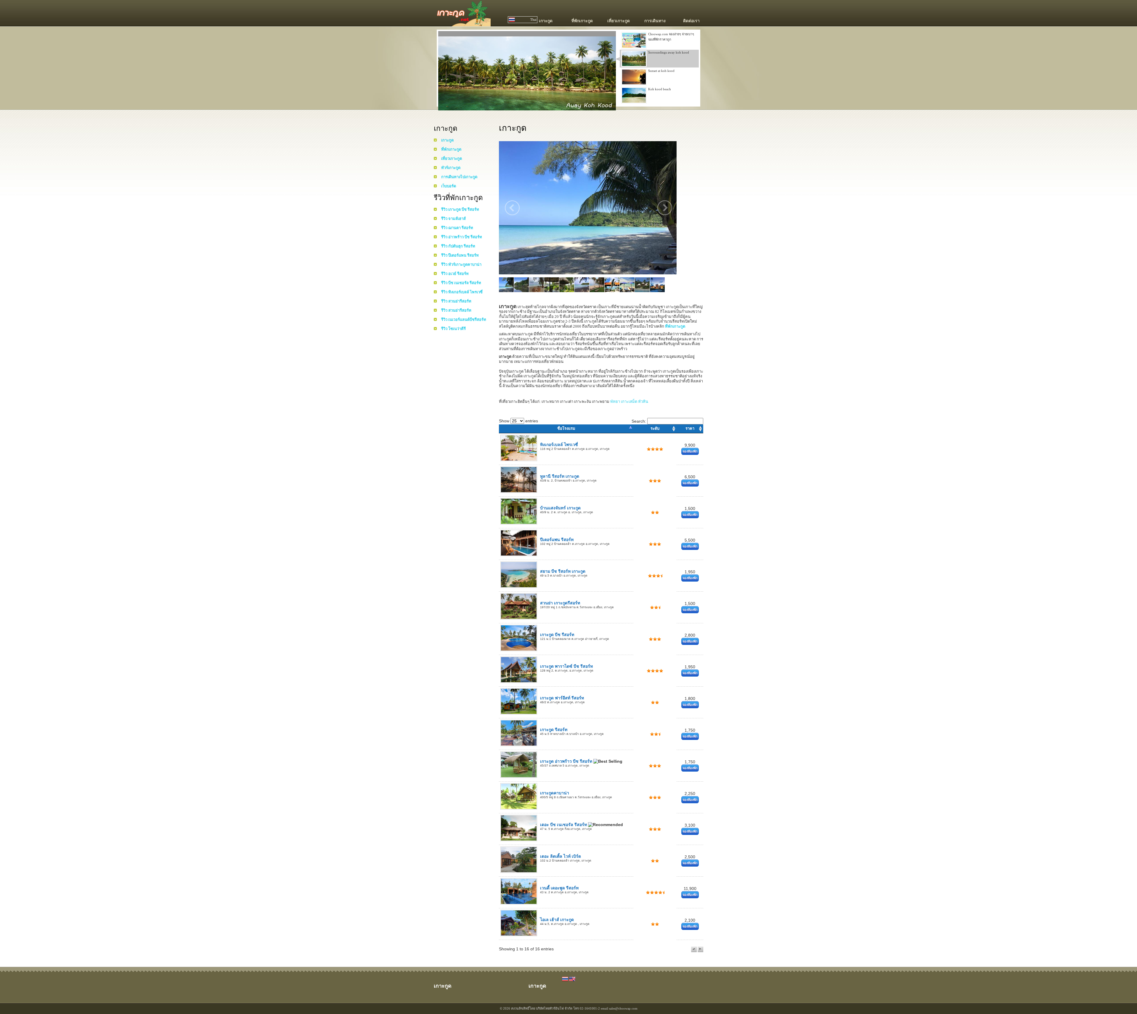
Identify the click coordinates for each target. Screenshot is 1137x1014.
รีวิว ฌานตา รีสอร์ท (457, 227)
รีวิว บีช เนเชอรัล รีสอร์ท (461, 282)
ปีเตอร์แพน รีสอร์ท (557, 539)
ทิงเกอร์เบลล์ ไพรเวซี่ (559, 444)
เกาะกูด (546, 21)
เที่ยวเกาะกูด (618, 21)
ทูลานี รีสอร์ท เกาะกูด (559, 476)
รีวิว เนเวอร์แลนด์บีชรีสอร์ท (463, 319)
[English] (572, 980)
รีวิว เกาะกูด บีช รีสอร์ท (460, 209)
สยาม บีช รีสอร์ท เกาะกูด (562, 571)
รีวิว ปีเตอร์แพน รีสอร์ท (460, 255)
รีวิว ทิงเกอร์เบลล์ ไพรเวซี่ (462, 292)
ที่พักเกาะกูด (582, 21)
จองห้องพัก (690, 451)
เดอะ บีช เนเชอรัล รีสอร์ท (564, 824)
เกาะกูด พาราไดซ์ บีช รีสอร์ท (566, 666)
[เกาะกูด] (462, 23)
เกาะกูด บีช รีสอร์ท (557, 634)
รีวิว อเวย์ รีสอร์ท (455, 273)
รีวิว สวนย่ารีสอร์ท (456, 301)
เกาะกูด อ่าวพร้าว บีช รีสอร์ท (566, 761)
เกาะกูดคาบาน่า (554, 793)
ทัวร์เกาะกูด (450, 167)
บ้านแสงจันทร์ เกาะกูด (560, 508)
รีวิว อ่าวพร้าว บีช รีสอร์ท (461, 237)
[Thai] (565, 980)
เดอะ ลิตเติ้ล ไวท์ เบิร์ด (560, 856)
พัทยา (615, 401)
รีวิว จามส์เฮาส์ (453, 218)
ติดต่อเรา (691, 21)
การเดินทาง (655, 21)
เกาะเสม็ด (629, 401)
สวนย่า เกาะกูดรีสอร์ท (560, 603)
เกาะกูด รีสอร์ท (553, 729)
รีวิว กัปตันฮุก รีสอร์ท (458, 246)
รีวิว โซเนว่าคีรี (453, 328)
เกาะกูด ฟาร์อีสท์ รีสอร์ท (562, 698)
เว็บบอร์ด (448, 186)
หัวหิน (643, 401)
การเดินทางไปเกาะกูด (459, 176)
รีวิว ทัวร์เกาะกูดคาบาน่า (461, 264)
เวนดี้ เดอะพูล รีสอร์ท (559, 888)
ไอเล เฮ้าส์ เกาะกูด (557, 919)
